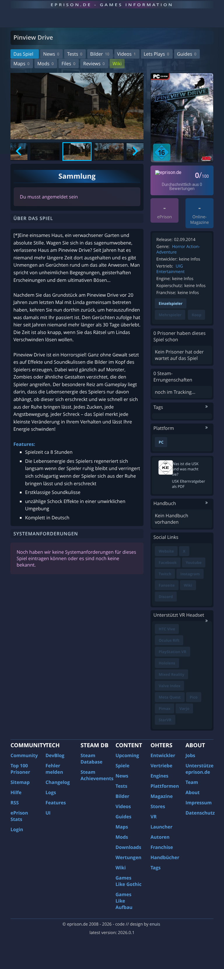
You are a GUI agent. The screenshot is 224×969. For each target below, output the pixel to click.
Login (16, 829)
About (193, 792)
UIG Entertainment (170, 269)
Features (56, 802)
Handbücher (164, 857)
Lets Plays (156, 54)
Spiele (123, 765)
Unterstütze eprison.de (200, 768)
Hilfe (16, 792)
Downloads (128, 847)
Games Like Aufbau (124, 900)
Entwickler (162, 755)
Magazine (161, 796)
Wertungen (128, 857)
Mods (45, 63)
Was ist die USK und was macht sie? (185, 469)
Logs (51, 792)
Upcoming (127, 755)
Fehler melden (54, 768)
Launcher (161, 827)
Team (192, 782)
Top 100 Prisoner (20, 768)
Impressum (199, 802)
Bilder (99, 54)
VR (153, 816)
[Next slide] (134, 151)
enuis (155, 924)
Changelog (58, 782)
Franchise (161, 847)
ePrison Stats (19, 816)
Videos (126, 54)
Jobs (190, 755)
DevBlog (55, 755)
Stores (157, 806)
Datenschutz (200, 813)
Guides (186, 54)
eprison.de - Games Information (111, 4)
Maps (21, 63)
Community (24, 755)
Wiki (117, 63)
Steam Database (91, 758)
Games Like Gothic (128, 881)
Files (68, 63)
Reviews (94, 63)
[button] (45, 151)
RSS (14, 802)
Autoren (159, 837)
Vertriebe (161, 765)
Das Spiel (23, 54)
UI (48, 813)
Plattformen (164, 786)
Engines (159, 776)
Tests (74, 54)
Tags (155, 867)
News (51, 54)
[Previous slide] (19, 151)
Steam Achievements (96, 775)
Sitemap (20, 782)
